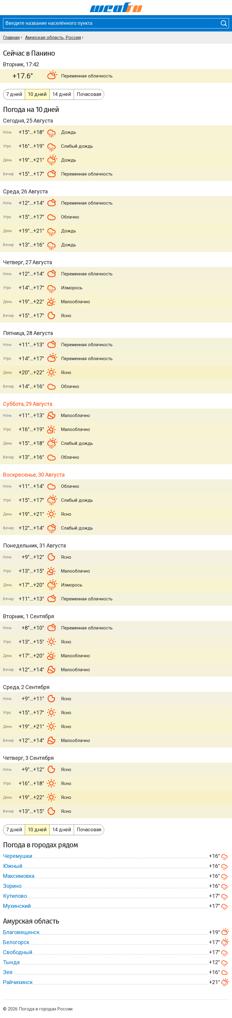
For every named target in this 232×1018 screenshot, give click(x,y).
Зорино (12, 886)
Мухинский (17, 906)
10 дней (37, 94)
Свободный (17, 952)
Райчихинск (18, 982)
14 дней (61, 94)
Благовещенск (21, 932)
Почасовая (89, 94)
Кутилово (15, 896)
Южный (12, 866)
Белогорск (16, 942)
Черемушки (17, 856)
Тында (11, 962)
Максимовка (18, 876)
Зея (7, 972)
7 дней (14, 94)
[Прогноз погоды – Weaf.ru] (116, 7)
